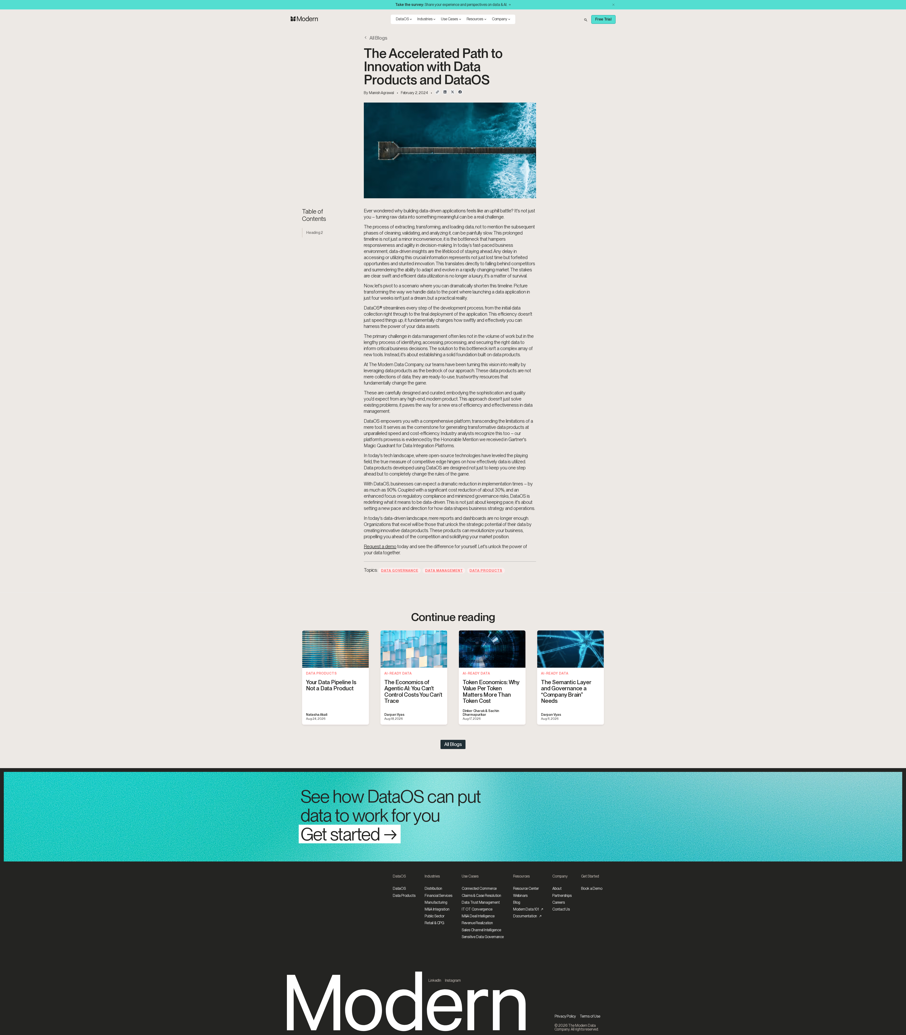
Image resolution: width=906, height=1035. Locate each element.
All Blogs (453, 744)
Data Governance (399, 570)
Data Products (486, 570)
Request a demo (380, 546)
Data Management (444, 570)
